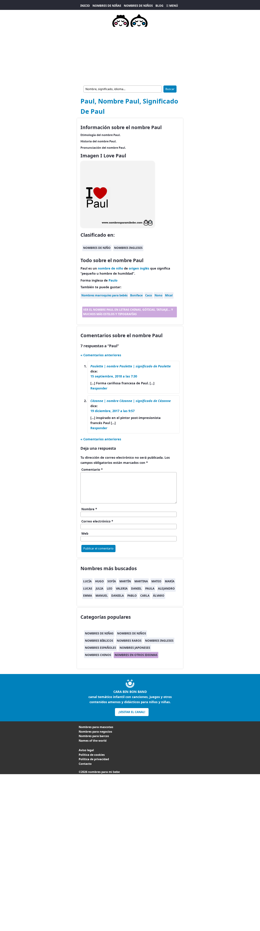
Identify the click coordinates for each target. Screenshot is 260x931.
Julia (99, 588)
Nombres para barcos (94, 736)
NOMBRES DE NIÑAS (107, 6)
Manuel (102, 596)
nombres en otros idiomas (136, 655)
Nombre (89, 509)
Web (84, 533)
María (169, 581)
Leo (109, 588)
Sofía (111, 581)
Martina (141, 581)
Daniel (136, 588)
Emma (87, 596)
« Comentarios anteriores (100, 355)
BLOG (159, 6)
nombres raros (129, 641)
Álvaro (158, 596)
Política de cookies (92, 755)
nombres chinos (98, 655)
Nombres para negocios (95, 732)
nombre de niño (110, 268)
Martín (125, 581)
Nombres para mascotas (96, 727)
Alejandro (166, 588)
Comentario (92, 469)
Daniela (117, 596)
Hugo (99, 581)
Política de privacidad (94, 759)
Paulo (113, 280)
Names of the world (92, 741)
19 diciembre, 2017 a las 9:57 (112, 411)
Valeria (122, 588)
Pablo (132, 596)
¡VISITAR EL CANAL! (132, 712)
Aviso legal (86, 750)
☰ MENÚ (172, 6)
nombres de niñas (99, 633)
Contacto (85, 764)
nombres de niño (97, 248)
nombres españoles (100, 648)
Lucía (87, 581)
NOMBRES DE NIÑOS (138, 6)
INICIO (85, 6)
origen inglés (139, 268)
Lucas (87, 588)
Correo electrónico (97, 521)
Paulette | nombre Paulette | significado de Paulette (130, 366)
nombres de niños (131, 633)
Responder (98, 388)
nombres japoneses (135, 648)
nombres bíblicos (99, 641)
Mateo (156, 581)
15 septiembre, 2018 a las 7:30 (113, 376)
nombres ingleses (128, 248)
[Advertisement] (130, 55)
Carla (144, 596)
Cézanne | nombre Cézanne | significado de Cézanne (130, 401)
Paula (149, 588)
